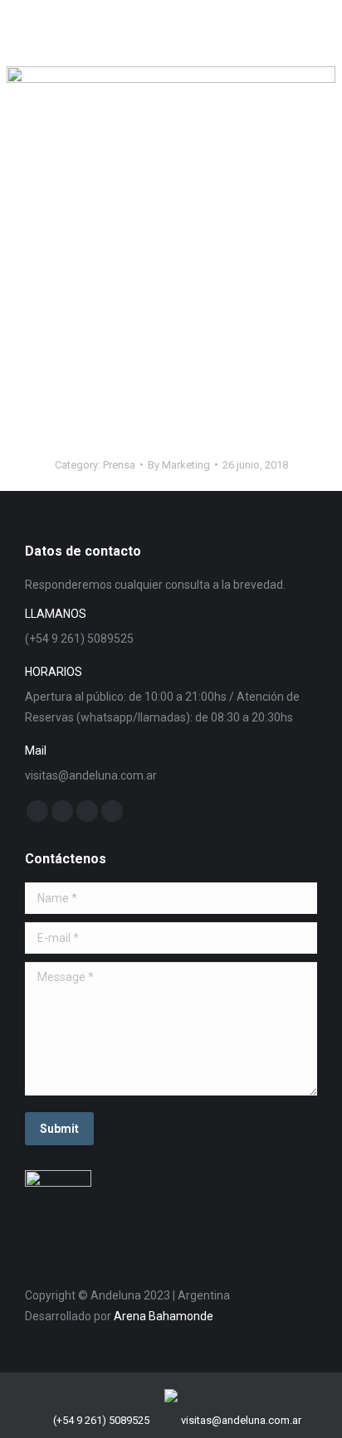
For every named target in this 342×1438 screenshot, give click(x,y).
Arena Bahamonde (163, 1316)
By (179, 465)
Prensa (119, 465)
